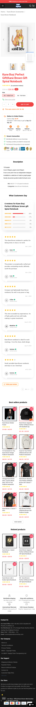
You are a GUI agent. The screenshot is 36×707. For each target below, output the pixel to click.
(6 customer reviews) (17, 85)
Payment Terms (6, 665)
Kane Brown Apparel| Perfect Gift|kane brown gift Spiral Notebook (26, 552)
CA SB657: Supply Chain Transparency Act (13, 653)
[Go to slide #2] (23, 66)
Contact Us (4, 670)
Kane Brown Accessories (15, 12)
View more (18, 522)
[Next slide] (32, 40)
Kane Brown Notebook (8, 15)
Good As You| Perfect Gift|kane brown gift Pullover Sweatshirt (25, 452)
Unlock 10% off (4, 699)
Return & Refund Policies (8, 667)
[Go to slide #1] (13, 66)
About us (4, 642)
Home (3, 12)
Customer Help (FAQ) (7, 673)
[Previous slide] (4, 40)
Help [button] (32, 704)
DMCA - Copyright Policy (8, 650)
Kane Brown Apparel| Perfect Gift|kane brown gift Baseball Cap (26, 424)
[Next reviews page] (32, 389)
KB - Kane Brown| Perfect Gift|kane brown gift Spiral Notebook (26, 580)
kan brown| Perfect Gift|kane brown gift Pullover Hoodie (25, 510)
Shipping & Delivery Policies (9, 662)
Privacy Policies (6, 648)
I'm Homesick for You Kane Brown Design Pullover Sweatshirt (8, 452)
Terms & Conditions (7, 645)
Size (3, 92)
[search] (30, 6)
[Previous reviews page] (22, 389)
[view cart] (33, 6)
